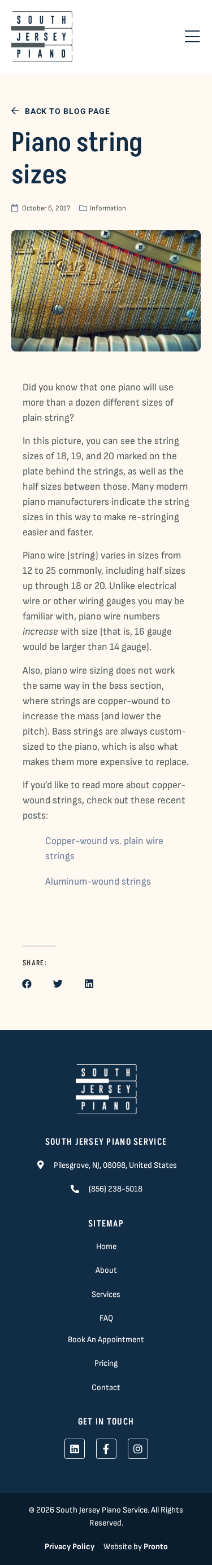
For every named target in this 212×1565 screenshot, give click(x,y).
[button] (27, 983)
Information (108, 208)
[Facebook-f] (106, 1449)
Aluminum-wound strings (98, 881)
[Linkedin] (74, 1449)
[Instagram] (138, 1449)
